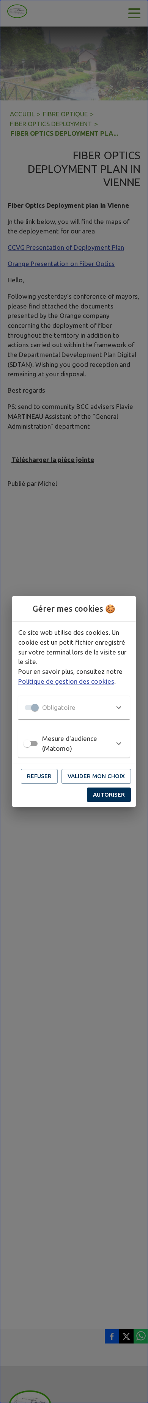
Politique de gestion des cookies (66, 681)
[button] (74, 707)
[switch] (27, 743)
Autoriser (109, 794)
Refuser (39, 776)
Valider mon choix (96, 776)
